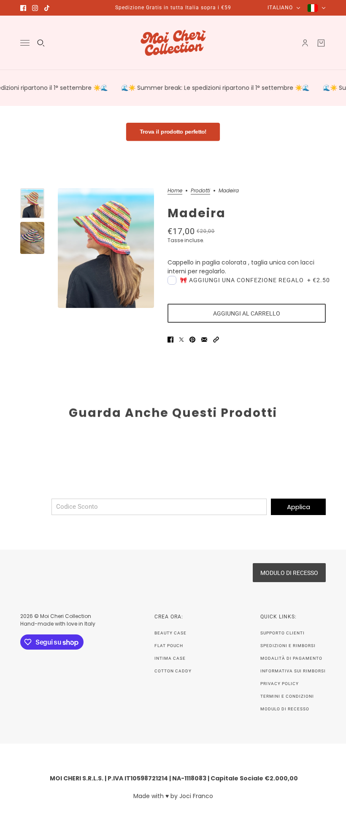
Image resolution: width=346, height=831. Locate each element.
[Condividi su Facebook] (170, 339)
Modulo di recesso (284, 709)
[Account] (305, 43)
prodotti (200, 191)
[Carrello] (321, 43)
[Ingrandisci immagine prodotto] (106, 248)
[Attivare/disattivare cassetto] (25, 43)
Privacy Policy (279, 683)
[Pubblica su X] (181, 339)
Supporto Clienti (282, 633)
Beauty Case (170, 633)
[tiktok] (46, 8)
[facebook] (23, 8)
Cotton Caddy (173, 671)
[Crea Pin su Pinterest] (192, 339)
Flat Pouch (168, 645)
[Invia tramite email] (204, 339)
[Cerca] (41, 43)
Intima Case (170, 658)
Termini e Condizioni (287, 696)
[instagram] (35, 8)
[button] (216, 339)
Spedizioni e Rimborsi (288, 645)
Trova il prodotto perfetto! (173, 132)
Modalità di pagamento (291, 658)
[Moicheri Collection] (173, 43)
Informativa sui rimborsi (293, 671)
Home (175, 191)
